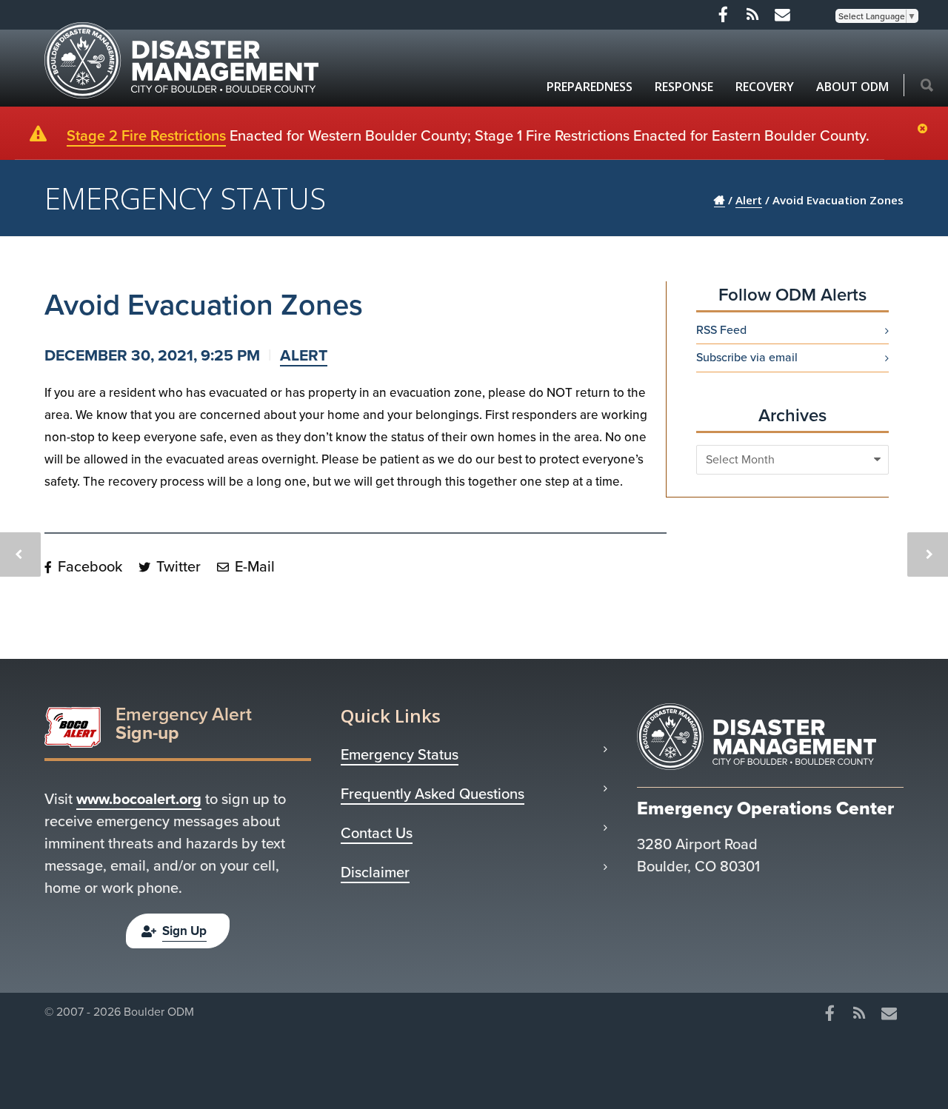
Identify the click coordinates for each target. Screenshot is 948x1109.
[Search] (926, 86)
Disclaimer (375, 872)
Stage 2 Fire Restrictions (146, 135)
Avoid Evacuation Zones (203, 304)
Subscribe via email (747, 357)
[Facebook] (723, 15)
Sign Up (184, 931)
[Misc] (782, 15)
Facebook (88, 566)
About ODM (852, 86)
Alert (303, 355)
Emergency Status (399, 754)
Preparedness (589, 86)
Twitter (177, 566)
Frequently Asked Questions (432, 793)
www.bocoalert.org (138, 799)
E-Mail (253, 566)
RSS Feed (721, 330)
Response (684, 86)
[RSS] (752, 15)
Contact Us (377, 832)
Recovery (764, 86)
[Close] (926, 129)
